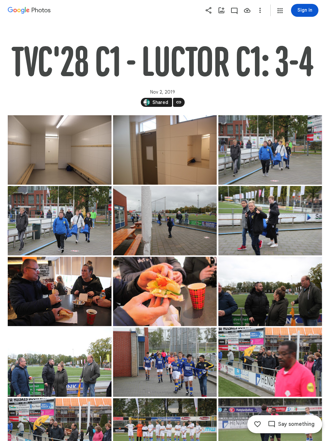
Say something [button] (296, 424)
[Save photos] (247, 10)
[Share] (208, 10)
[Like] (257, 424)
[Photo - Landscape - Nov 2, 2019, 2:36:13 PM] (270, 362)
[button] (280, 10)
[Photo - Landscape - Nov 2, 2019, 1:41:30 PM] (165, 150)
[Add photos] (221, 10)
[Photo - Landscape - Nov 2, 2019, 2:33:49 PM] (270, 291)
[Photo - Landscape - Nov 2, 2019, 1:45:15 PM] (60, 291)
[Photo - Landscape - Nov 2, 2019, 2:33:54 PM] (60, 362)
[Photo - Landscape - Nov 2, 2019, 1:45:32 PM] (165, 291)
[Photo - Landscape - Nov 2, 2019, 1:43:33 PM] (270, 220)
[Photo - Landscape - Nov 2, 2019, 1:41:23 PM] (60, 150)
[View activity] (234, 10)
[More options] (260, 10)
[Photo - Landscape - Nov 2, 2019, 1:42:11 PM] (60, 220)
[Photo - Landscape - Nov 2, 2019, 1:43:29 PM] (165, 220)
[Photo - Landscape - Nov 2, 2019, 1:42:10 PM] (270, 150)
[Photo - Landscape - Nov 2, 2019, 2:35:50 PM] (165, 362)
